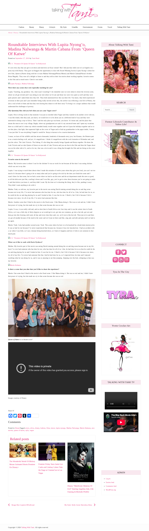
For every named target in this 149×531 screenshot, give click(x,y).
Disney (41, 27)
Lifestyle (52, 27)
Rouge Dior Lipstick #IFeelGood (23, 505)
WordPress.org (111, 490)
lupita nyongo (61, 428)
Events (100, 27)
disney (37, 428)
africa (32, 428)
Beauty (31, 27)
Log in (108, 479)
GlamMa (75, 27)
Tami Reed (35, 58)
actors (27, 428)
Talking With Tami (123, 27)
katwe (53, 428)
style (27, 430)
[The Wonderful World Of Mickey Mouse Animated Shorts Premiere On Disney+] (22, 450)
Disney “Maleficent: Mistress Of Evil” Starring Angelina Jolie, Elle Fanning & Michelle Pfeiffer (81, 489)
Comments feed (111, 486)
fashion (42, 428)
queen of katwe (19, 430)
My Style (63, 27)
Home (10, 33)
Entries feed (110, 482)
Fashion (21, 27)
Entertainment (88, 27)
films (48, 428)
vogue (32, 430)
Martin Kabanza (85, 428)
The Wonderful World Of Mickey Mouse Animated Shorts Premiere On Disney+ (22, 464)
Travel (110, 27)
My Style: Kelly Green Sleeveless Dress (78, 505)
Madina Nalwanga (72, 428)
